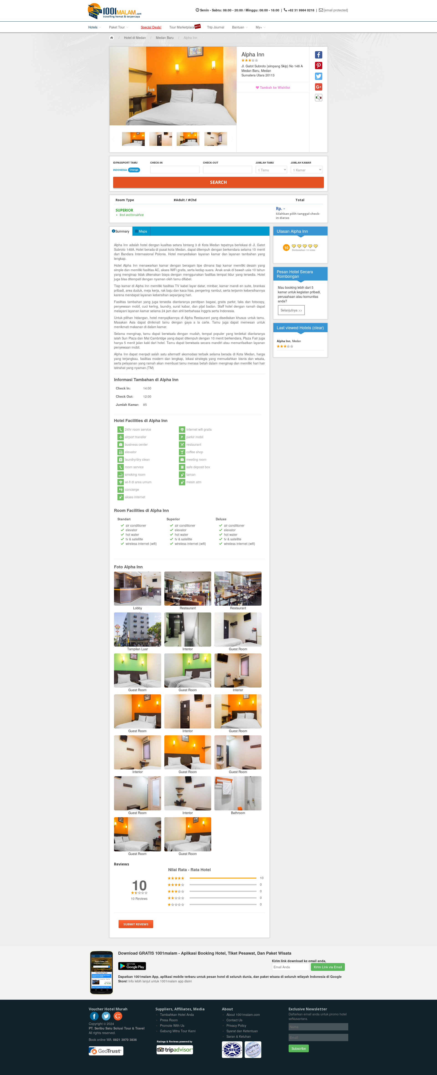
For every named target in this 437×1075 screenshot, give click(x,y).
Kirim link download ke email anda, (299, 961)
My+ (259, 27)
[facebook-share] (318, 54)
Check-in (156, 162)
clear (318, 327)
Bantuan (238, 27)
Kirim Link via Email (328, 967)
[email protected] (336, 10)
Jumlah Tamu (265, 162)
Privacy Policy (236, 1025)
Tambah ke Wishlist (274, 87)
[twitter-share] (318, 76)
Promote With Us (172, 1025)
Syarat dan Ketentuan (242, 1031)
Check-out (210, 162)
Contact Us (234, 1020)
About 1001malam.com (243, 1014)
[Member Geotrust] (106, 1049)
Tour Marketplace (182, 27)
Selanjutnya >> (291, 310)
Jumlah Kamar (301, 162)
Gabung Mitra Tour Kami (178, 1031)
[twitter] (106, 1019)
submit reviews (135, 924)
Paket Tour (117, 27)
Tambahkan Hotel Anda (177, 1014)
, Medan (289, 341)
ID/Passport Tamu (125, 162)
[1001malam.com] (113, 10)
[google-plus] (118, 1019)
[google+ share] (318, 87)
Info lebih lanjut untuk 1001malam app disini (160, 981)
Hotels (93, 27)
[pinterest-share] (318, 65)
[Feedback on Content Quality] (318, 97)
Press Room (169, 1020)
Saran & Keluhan (238, 1036)
